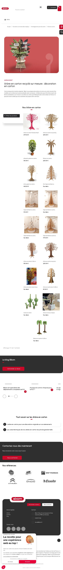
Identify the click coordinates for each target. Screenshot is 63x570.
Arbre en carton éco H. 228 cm (50, 287)
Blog (8, 516)
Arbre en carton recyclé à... (49, 261)
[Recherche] (33, 9)
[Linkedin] (13, 529)
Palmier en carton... (47, 158)
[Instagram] (23, 529)
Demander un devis (13, 369)
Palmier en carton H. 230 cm (40, 338)
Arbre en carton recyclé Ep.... (50, 132)
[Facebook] (9, 529)
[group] (14, 388)
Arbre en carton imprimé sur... (31, 287)
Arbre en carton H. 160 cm (30, 261)
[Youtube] (18, 529)
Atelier (8, 513)
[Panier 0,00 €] (59, 8)
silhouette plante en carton (30, 158)
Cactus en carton (28, 312)
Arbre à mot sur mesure (49, 312)
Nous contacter (12, 458)
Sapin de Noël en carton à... (49, 235)
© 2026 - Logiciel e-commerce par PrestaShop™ (31, 567)
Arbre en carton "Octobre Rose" (31, 132)
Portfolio (8, 514)
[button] (4, 396)
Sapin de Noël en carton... (30, 209)
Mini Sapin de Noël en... (48, 184)
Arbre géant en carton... (29, 184)
